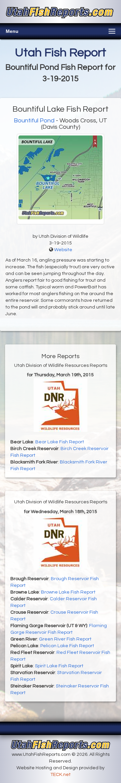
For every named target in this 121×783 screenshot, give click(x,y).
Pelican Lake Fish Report (67, 646)
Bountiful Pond (34, 120)
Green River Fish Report (65, 639)
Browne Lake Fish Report (68, 592)
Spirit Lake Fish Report (59, 666)
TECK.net (60, 774)
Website (63, 249)
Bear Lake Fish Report (59, 442)
